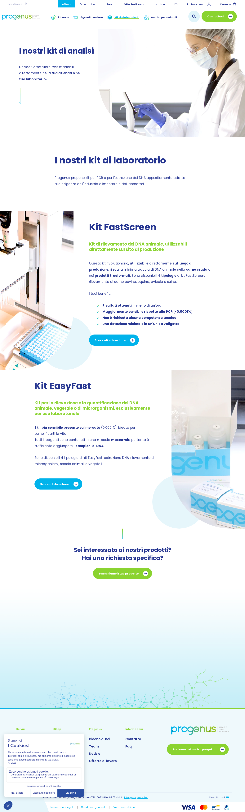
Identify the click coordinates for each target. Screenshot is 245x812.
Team (110, 4)
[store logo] (21, 17)
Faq (128, 746)
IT (175, 4)
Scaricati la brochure (110, 340)
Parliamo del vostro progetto (194, 749)
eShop (66, 4)
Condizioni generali (93, 807)
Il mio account (196, 4)
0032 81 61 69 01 (106, 797)
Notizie (160, 4)
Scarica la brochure (55, 484)
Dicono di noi (88, 4)
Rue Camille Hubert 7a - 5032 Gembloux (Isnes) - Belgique (52, 797)
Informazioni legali (62, 807)
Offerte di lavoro (135, 4)
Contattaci (215, 16)
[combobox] (194, 16)
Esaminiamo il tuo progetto (119, 573)
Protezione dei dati (124, 807)
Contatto (133, 739)
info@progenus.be (136, 797)
